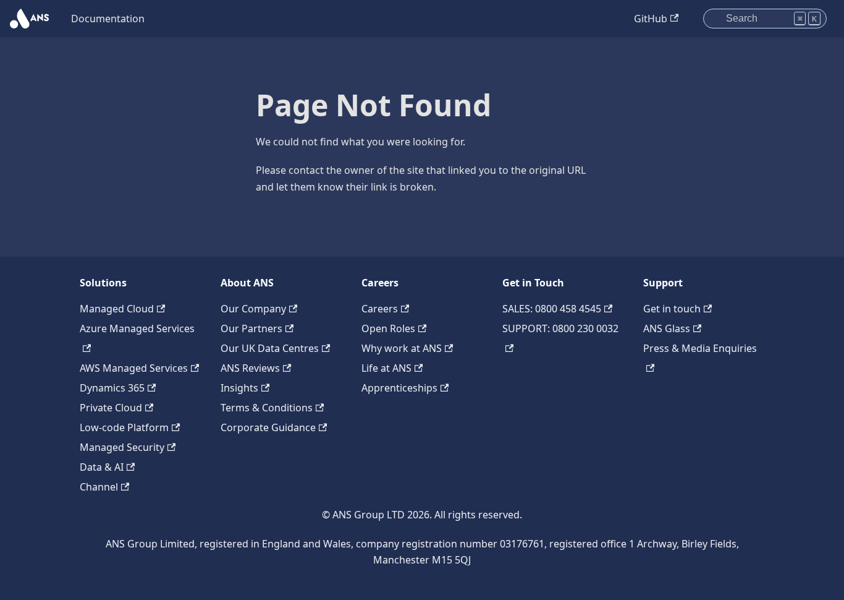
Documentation (108, 18)
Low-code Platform (124, 427)
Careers (379, 308)
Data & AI (102, 467)
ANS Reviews (250, 368)
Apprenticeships (399, 388)
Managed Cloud (117, 308)
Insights (239, 388)
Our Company (253, 308)
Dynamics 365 (112, 388)
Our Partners (251, 328)
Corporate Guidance (268, 427)
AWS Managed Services (134, 368)
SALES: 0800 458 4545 (551, 308)
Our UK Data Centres (270, 348)
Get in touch (672, 308)
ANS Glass (666, 328)
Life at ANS (386, 368)
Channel (99, 487)
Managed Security (122, 447)
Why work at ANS (401, 348)
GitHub (650, 18)
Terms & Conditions (267, 407)
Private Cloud (111, 407)
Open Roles (388, 328)
